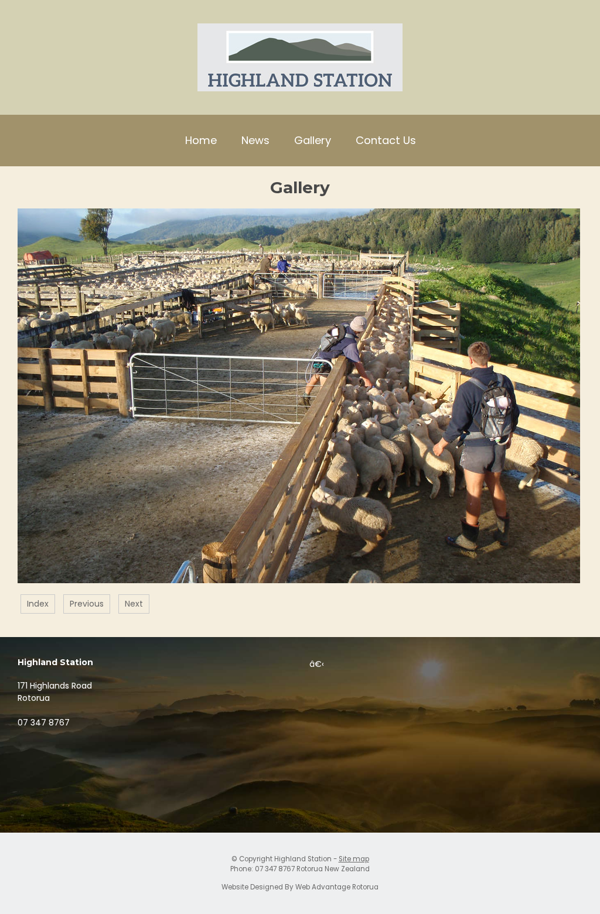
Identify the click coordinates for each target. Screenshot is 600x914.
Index (38, 604)
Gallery (312, 140)
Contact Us (386, 140)
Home (201, 140)
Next (134, 604)
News (255, 140)
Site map (354, 859)
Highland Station (303, 859)
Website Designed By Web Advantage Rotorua (300, 887)
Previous (87, 604)
